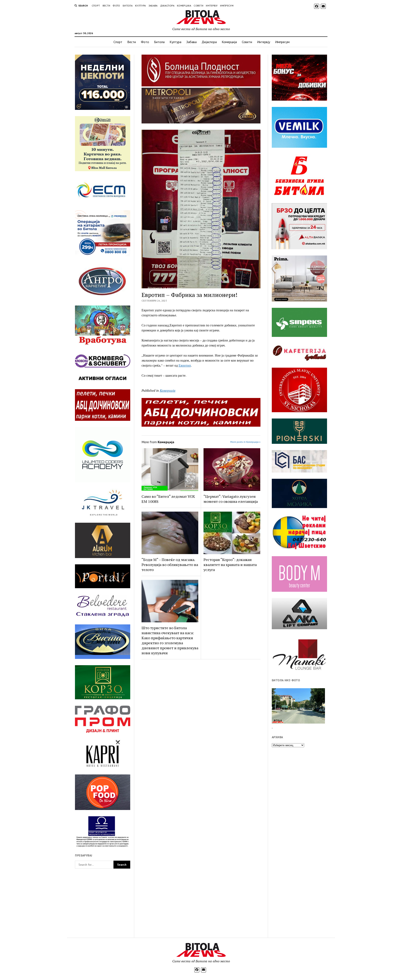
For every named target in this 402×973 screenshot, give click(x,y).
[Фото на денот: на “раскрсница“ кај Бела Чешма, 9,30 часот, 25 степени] (298, 706)
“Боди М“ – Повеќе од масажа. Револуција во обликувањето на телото (170, 564)
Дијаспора (167, 5)
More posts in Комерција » (245, 441)
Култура (140, 5)
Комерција (184, 5)
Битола (128, 5)
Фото (116, 5)
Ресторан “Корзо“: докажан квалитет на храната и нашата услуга (230, 564)
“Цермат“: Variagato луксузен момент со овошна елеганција (231, 499)
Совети (198, 5)
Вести (106, 5)
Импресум (226, 5)
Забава (153, 5)
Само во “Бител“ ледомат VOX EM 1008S (168, 499)
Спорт (96, 5)
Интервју (212, 5)
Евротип (185, 365)
